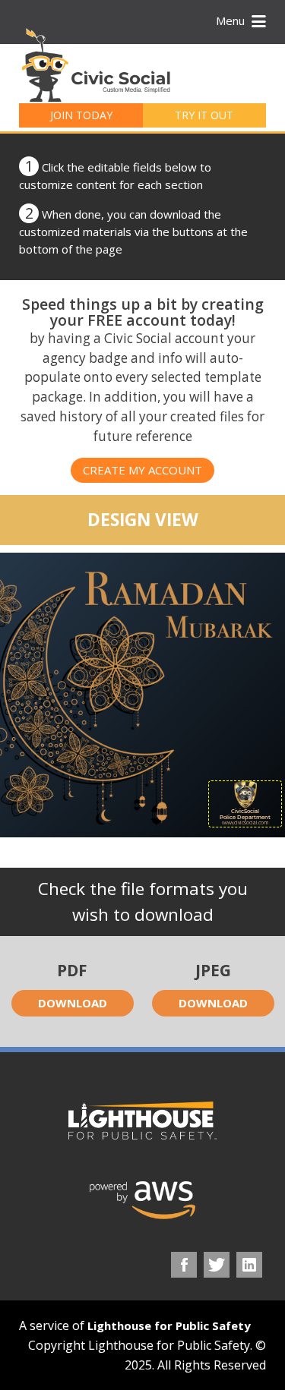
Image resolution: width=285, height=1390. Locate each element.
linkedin (249, 1265)
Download (72, 1002)
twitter (217, 1265)
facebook (184, 1265)
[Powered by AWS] (142, 1200)
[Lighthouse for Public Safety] (142, 1120)
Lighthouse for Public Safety (169, 1325)
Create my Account (142, 470)
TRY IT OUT (204, 115)
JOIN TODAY (81, 115)
